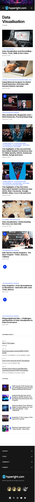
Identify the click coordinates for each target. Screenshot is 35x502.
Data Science (26, 145)
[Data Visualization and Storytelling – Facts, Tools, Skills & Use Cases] (17, 38)
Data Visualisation (13, 79)
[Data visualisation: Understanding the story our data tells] (17, 209)
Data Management (17, 145)
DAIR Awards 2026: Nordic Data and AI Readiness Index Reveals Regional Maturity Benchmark (22, 387)
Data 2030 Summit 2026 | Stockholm (16, 361)
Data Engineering (7, 145)
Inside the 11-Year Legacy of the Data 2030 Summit (22, 418)
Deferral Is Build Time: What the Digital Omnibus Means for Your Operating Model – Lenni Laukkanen (22, 408)
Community (6, 462)
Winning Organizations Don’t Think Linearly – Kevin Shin (21, 428)
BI (3, 219)
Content (5, 451)
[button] (3, 8)
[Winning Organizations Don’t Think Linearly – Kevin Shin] (5, 428)
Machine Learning (23, 79)
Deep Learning (17, 146)
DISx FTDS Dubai (8, 343)
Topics (4, 456)
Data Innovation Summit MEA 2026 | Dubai (15, 352)
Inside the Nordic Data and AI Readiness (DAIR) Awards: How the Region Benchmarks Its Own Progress (22, 398)
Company (5, 467)
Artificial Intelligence (20, 143)
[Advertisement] (17, 2)
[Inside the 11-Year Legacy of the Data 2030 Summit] (5, 418)
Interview (16, 112)
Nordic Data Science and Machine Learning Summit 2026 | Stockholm (15, 369)
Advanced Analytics (8, 143)
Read (30, 79)
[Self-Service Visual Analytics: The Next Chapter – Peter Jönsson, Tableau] (17, 240)
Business (5, 79)
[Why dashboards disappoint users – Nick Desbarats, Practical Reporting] (17, 102)
